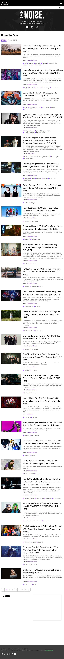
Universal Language (29, 132)
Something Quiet (55, 157)
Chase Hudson (40, 498)
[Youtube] (27, 27)
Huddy (32, 498)
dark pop (38, 178)
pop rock (38, 88)
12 (25, 590)
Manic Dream (27, 180)
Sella (41, 286)
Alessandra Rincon (32, 60)
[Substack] (12, 654)
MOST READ (12, 40)
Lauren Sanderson (28, 306)
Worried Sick (46, 521)
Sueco (39, 239)
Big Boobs (40, 542)
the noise (44, 63)
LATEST (3, 40)
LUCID (53, 108)
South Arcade (34, 221)
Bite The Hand (34, 349)
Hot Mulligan (27, 417)
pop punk (37, 63)
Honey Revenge (35, 435)
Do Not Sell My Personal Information (37, 650)
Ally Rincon (30, 414)
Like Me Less (27, 65)
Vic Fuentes (48, 498)
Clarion (33, 455)
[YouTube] (7, 654)
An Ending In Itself (29, 158)
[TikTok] (5, 654)
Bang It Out (39, 474)
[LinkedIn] (15, 654)
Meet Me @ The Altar (36, 521)
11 (22, 590)
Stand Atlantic (46, 108)
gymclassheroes (47, 131)
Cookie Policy (26, 650)
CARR (32, 474)
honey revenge (46, 88)
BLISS (33, 65)
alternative (27, 178)
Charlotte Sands (35, 565)
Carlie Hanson (27, 585)
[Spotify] (10, 654)
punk (25, 63)
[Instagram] (2, 654)
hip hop (26, 131)
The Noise (26, 157)
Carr (32, 331)
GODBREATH (27, 109)
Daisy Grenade (35, 203)
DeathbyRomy (53, 178)
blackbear (26, 239)
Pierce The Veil (56, 498)
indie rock (31, 63)
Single (25, 88)
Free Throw (34, 370)
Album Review (34, 286)
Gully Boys (33, 542)
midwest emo (40, 65)
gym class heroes (40, 132)
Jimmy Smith (30, 153)
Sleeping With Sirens (44, 157)
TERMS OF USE (25, 649)
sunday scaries (55, 88)
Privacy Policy (20, 650)
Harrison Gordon (53, 63)
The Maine (33, 393)
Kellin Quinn (34, 157)
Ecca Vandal (34, 264)
